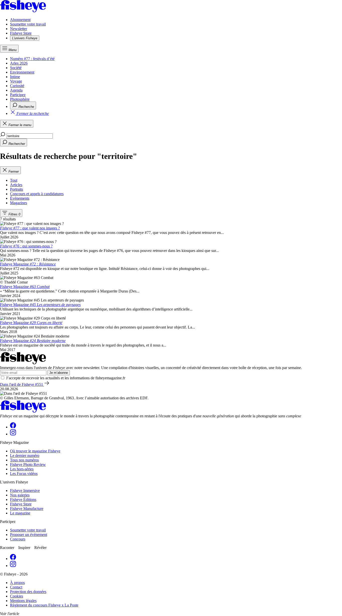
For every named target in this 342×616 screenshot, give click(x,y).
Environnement (22, 72)
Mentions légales (23, 600)
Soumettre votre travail (28, 24)
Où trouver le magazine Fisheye (35, 451)
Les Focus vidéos (24, 473)
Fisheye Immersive (25, 490)
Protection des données (28, 591)
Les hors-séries (22, 469)
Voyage (16, 81)
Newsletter (18, 29)
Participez (18, 95)
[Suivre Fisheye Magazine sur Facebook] (13, 427)
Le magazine (20, 513)
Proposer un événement (28, 534)
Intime (15, 77)
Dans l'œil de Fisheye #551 (22, 384)
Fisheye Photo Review (28, 464)
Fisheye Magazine (28, 264)
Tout (13, 180)
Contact (16, 587)
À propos (17, 582)
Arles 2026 (19, 63)
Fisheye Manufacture (26, 508)
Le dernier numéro (24, 455)
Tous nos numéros (24, 460)
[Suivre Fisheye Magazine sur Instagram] (13, 434)
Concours (17, 539)
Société (16, 68)
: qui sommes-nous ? (26, 246)
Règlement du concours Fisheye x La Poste (44, 605)
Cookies (16, 596)
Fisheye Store (21, 33)
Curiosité (17, 86)
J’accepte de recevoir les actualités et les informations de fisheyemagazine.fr (65, 378)
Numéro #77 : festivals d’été (32, 59)
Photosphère (20, 99)
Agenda (16, 90)
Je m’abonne (58, 373)
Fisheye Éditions (23, 499)
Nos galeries (20, 495)
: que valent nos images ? (30, 228)
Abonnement (20, 20)
